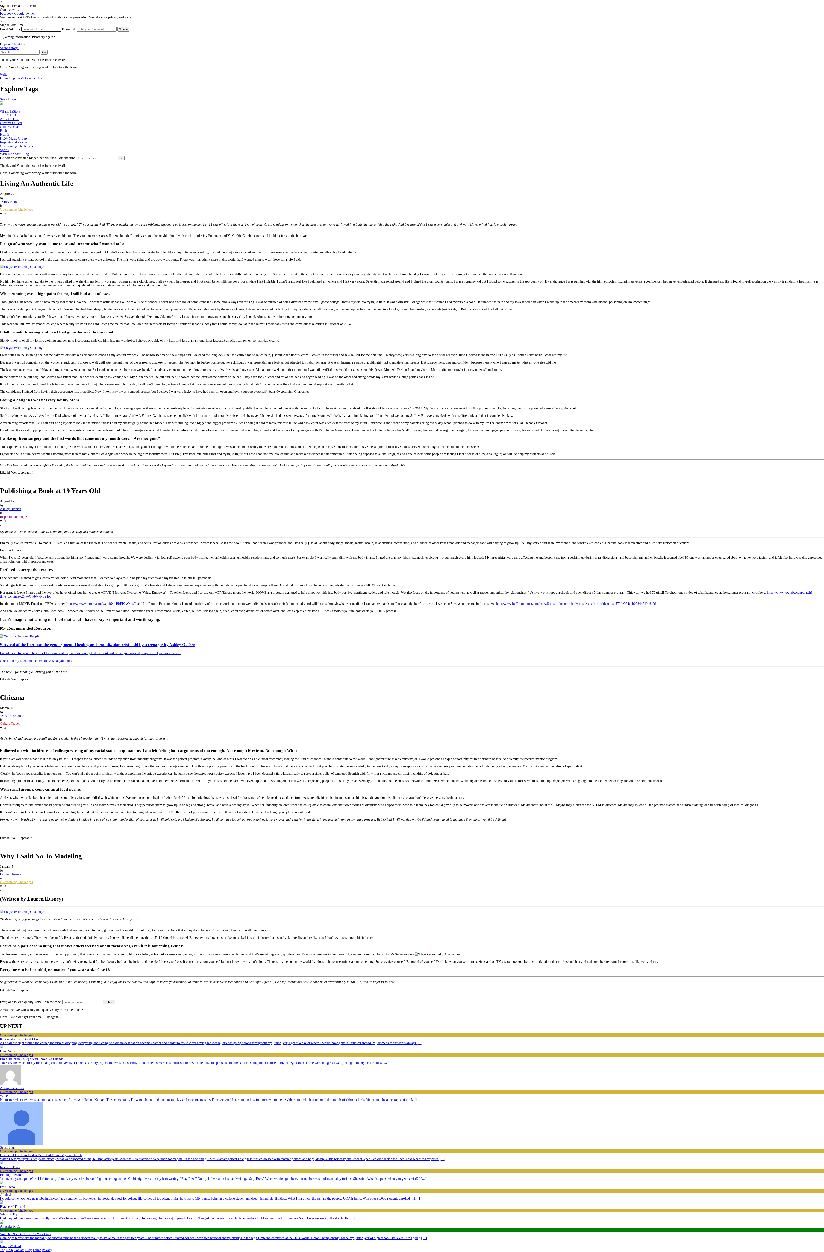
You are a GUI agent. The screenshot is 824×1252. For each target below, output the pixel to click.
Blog (28, 1250)
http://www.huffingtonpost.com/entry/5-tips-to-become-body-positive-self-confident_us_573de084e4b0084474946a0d (576, 603)
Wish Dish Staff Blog (14, 154)
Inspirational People (13, 142)
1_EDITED (8, 115)
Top (2, 1250)
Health (4, 134)
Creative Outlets (11, 123)
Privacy (47, 1250)
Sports (4, 150)
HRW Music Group (13, 138)
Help (9, 1250)
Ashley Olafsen (10, 509)
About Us (18, 44)
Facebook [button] (7, 13)
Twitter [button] (30, 13)
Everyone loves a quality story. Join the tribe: (31, 1002)
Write (3, 74)
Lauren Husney (10, 874)
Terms (37, 1250)
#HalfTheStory (10, 111)
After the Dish (9, 119)
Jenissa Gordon (10, 716)
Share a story (9, 48)
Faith (3, 130)
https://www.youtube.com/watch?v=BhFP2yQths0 (101, 603)
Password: (69, 29)
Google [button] (19, 13)
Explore (14, 78)
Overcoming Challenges (16, 146)
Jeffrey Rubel (9, 202)
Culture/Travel (10, 127)
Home (4, 78)
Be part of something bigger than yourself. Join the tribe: (38, 158)
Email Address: (10, 29)
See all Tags (8, 99)
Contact (19, 1250)
